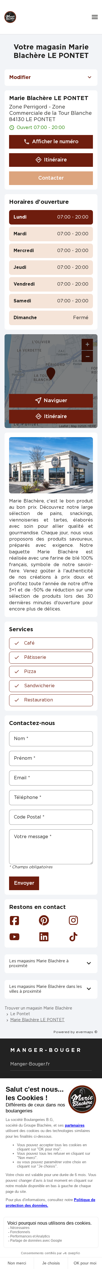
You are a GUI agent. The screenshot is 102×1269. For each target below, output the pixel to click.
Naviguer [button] (55, 400)
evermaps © (86, 1032)
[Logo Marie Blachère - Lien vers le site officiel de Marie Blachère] (10, 17)
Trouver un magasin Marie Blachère (38, 1008)
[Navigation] (95, 17)
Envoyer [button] (24, 883)
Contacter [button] (51, 178)
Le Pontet (20, 1014)
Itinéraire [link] (55, 160)
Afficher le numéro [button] (55, 141)
